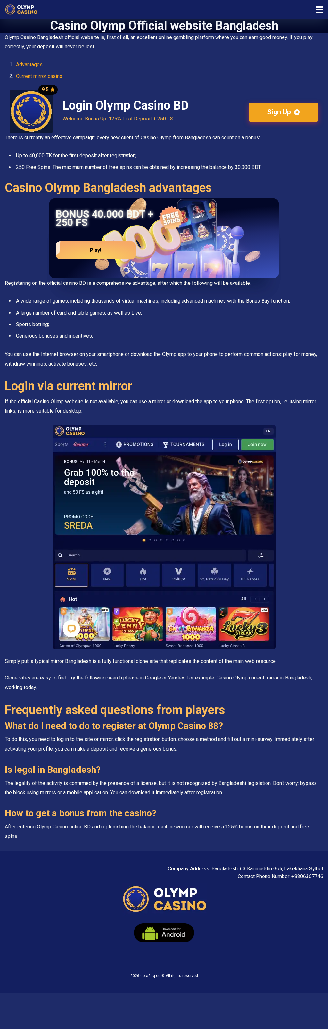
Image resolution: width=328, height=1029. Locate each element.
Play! (96, 250)
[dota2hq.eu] (21, 9)
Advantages (29, 65)
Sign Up (279, 112)
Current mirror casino (39, 76)
